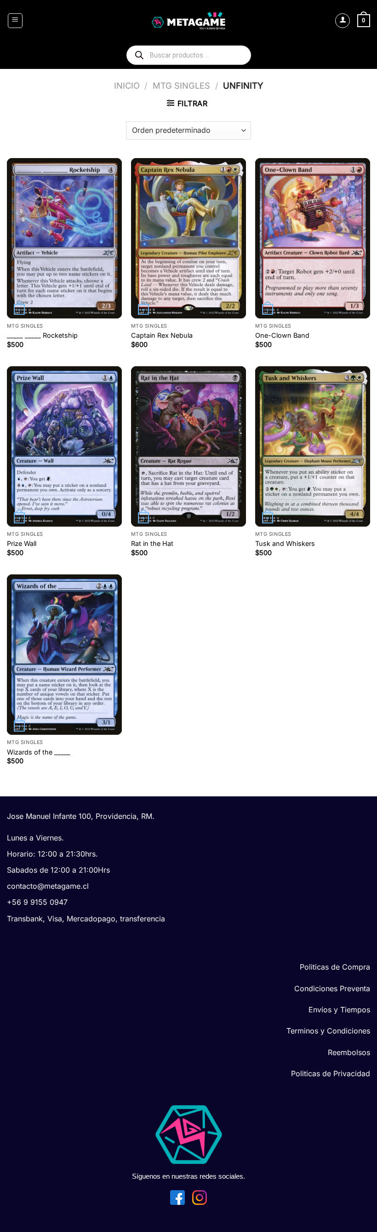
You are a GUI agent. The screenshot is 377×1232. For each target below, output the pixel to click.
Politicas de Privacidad (330, 1073)
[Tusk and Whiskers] (312, 446)
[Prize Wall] (64, 446)
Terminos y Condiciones (328, 1030)
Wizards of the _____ (38, 752)
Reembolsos (349, 1052)
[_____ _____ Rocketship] (64, 238)
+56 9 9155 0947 (37, 902)
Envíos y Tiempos (339, 1009)
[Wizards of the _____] (64, 654)
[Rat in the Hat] (188, 446)
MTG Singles (181, 85)
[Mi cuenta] (342, 20)
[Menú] (15, 20)
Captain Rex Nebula (162, 335)
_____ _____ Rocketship (42, 335)
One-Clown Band (282, 335)
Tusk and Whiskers (285, 543)
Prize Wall (21, 543)
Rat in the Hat (152, 543)
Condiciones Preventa (332, 988)
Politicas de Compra (335, 966)
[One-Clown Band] (312, 238)
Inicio (127, 85)
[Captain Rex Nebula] (188, 238)
